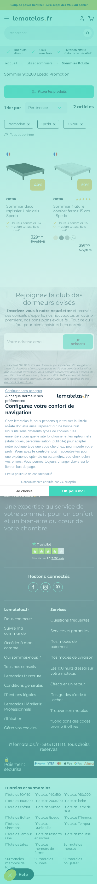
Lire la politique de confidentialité (28, 474)
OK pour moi (73, 491)
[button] (10, 875)
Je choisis (24, 491)
